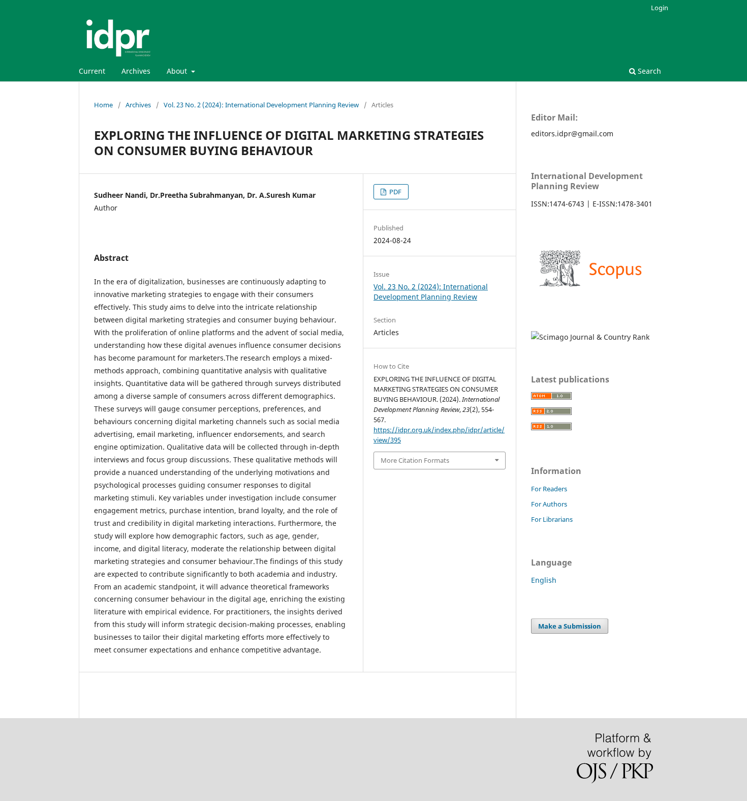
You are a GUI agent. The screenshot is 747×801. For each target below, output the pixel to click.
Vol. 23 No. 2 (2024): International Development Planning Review (261, 104)
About (178, 71)
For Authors (549, 504)
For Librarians (552, 519)
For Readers (549, 488)
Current (92, 71)
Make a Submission (569, 626)
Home (103, 104)
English (543, 580)
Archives (135, 71)
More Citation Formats (415, 460)
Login (659, 7)
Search (648, 71)
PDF (394, 191)
